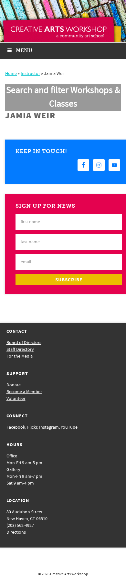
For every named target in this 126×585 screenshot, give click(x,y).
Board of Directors (23, 343)
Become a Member (24, 392)
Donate (13, 385)
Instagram (49, 427)
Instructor (30, 74)
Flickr (32, 427)
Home (11, 74)
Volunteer (16, 399)
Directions (16, 532)
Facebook (15, 427)
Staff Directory (20, 349)
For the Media (19, 356)
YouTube (69, 427)
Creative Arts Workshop (69, 574)
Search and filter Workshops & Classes (63, 97)
